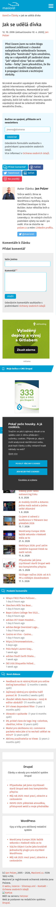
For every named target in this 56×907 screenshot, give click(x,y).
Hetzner (24, 896)
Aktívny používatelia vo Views (22, 738)
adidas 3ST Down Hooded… (20, 620)
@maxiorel (28, 234)
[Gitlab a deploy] (26, 357)
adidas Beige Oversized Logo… (22, 627)
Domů (5, 15)
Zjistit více (12, 454)
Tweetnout (13, 172)
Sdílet (37, 167)
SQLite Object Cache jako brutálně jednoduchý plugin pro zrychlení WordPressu (28, 850)
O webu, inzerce (11, 886)
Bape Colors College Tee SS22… (22, 612)
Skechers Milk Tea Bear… (19, 605)
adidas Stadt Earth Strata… (20, 656)
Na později (14, 178)
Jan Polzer (41, 188)
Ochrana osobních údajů (36, 153)
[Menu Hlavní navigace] (51, 6)
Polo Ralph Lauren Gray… (19, 648)
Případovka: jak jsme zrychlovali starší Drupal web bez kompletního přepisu (28, 788)
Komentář (10, 270)
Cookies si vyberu (27, 480)
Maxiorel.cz (37, 872)
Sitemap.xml (29, 886)
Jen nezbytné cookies (27, 472)
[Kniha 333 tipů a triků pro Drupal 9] (26, 396)
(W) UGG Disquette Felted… (20, 663)
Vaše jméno (11, 259)
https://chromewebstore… (20, 641)
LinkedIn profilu (44, 227)
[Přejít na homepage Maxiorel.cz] (10, 5)
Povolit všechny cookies (28, 463)
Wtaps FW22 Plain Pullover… (21, 598)
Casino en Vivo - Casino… (19, 634)
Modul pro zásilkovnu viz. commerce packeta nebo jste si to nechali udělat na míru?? (28, 731)
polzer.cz (22, 227)
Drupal (28, 767)
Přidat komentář (17, 167)
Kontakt (42, 886)
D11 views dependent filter (20, 706)
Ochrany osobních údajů (32, 306)
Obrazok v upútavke (16, 713)
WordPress (28, 821)
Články (14, 15)
